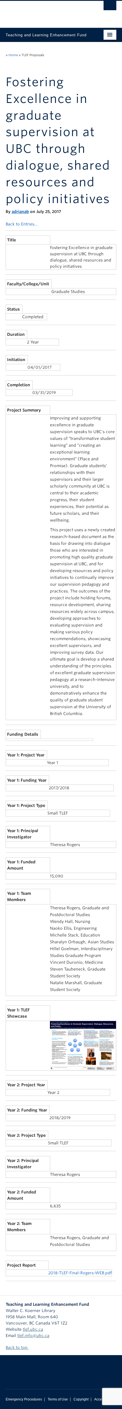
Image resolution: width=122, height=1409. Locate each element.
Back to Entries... (22, 224)
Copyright (81, 1399)
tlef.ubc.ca (33, 1329)
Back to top (17, 1347)
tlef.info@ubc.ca (33, 1335)
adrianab (20, 211)
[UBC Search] (110, 7)
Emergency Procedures (24, 1399)
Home (13, 55)
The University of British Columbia (44, 11)
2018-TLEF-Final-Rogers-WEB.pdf (80, 1273)
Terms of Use (58, 1399)
